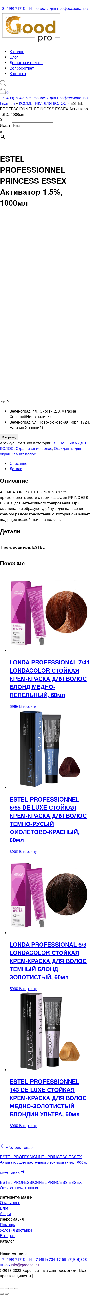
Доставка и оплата (26, 62)
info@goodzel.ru (25, 1264)
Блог (14, 57)
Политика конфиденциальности (25, 1278)
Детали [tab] (16, 468)
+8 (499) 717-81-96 (16, 8)
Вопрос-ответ (22, 68)
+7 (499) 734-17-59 (16, 97)
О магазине (10, 1202)
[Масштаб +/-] (2, 1288)
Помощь (7, 1224)
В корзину (9, 437)
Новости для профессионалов (61, 8)
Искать (6, 125)
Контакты (18, 73)
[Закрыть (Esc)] (16, 1288)
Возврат (7, 1235)
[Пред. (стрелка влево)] (2, 1294)
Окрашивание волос (34, 448)
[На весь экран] (7, 1288)
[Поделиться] (11, 1288)
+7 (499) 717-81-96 (16, 1259)
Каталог (17, 51)
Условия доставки (16, 1230)
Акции (5, 1213)
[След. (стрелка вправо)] (7, 1294)
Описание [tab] (18, 463)
